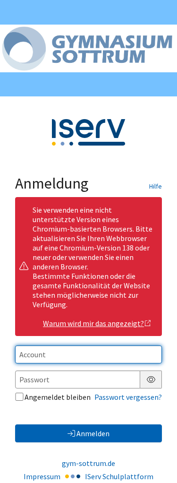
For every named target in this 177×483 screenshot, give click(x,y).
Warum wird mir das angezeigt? (93, 323)
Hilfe (155, 186)
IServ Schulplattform (119, 476)
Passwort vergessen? (128, 397)
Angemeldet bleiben (58, 397)
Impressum (42, 476)
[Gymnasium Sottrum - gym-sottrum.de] (88, 48)
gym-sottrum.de (88, 463)
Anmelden (93, 433)
